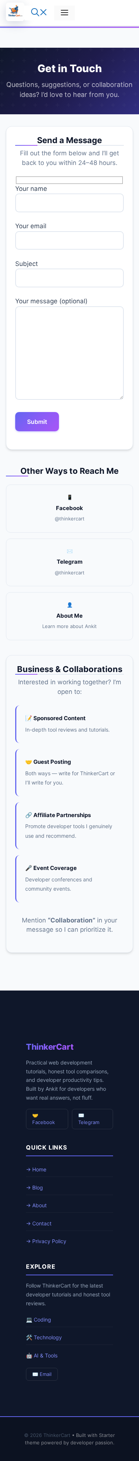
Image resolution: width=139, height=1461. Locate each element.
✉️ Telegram (88, 1119)
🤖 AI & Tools (41, 1355)
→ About (36, 1205)
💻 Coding (38, 1319)
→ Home (36, 1169)
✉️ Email (42, 1374)
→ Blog (34, 1187)
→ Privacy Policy (46, 1241)
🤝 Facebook (43, 1119)
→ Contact (39, 1223)
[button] (39, 13)
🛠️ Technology (44, 1337)
